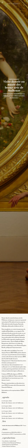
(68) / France (14, 425)
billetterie (4, 392)
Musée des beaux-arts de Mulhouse (12, 403)
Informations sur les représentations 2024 (13, 390)
